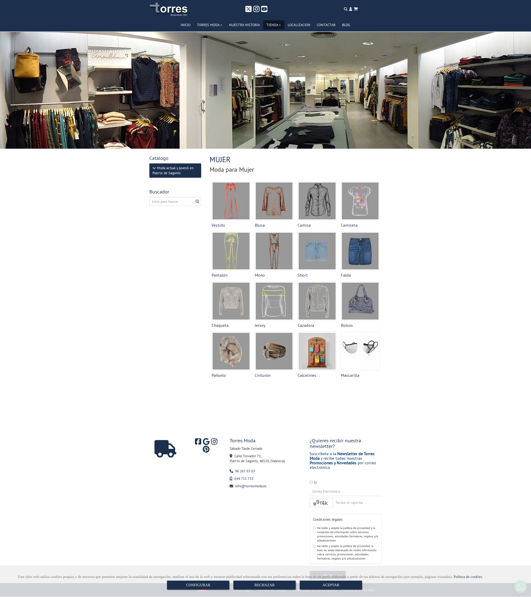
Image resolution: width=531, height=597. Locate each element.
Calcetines (307, 375)
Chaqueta (220, 325)
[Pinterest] (206, 450)
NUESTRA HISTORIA (244, 25)
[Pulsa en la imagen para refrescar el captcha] (321, 502)
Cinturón (262, 375)
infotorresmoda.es (251, 486)
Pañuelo (219, 375)
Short (303, 275)
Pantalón (220, 275)
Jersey (260, 325)
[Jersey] (274, 301)
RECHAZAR (265, 585)
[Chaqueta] (231, 301)
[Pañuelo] (231, 351)
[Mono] (274, 251)
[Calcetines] (317, 351)
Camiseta (349, 225)
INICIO (185, 25)
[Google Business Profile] (206, 443)
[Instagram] (256, 10)
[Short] (317, 251)
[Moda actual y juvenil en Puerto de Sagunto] (154, 168)
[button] (350, 9)
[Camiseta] (360, 200)
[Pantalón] (231, 251)
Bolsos (347, 325)
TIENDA (272, 25)
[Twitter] (248, 10)
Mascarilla (350, 375)
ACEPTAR (331, 585)
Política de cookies (468, 577)
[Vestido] (231, 200)
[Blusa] (274, 200)
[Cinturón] (274, 351)
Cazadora (306, 325)
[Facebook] (198, 443)
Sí (315, 482)
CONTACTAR (326, 25)
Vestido (218, 225)
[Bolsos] (360, 301)
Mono (260, 275)
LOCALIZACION (299, 25)
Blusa (260, 225)
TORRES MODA (208, 25)
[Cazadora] (317, 301)
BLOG (346, 25)
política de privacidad (356, 528)
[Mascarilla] (360, 351)
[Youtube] (264, 10)
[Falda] (360, 251)
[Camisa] (317, 200)
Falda (346, 275)
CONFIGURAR (198, 585)
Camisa (304, 225)
